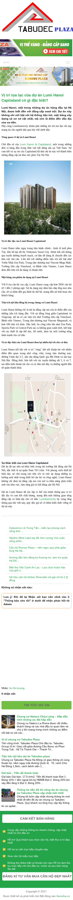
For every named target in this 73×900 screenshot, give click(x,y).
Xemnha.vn (63, 896)
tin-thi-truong (17, 688)
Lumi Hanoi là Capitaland (35, 144)
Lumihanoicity (47, 498)
